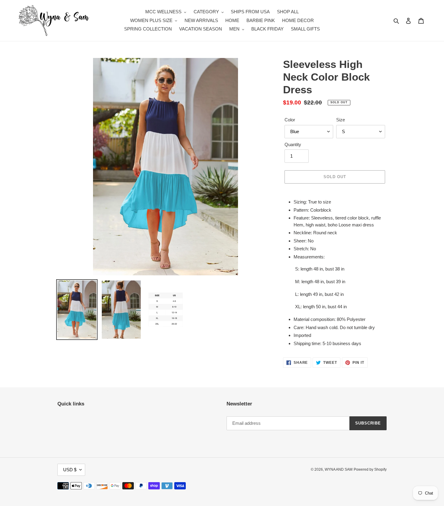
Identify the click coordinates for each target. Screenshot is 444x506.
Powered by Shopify (370, 469)
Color (290, 119)
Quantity (293, 144)
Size (340, 119)
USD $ (69, 469)
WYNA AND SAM (338, 469)
